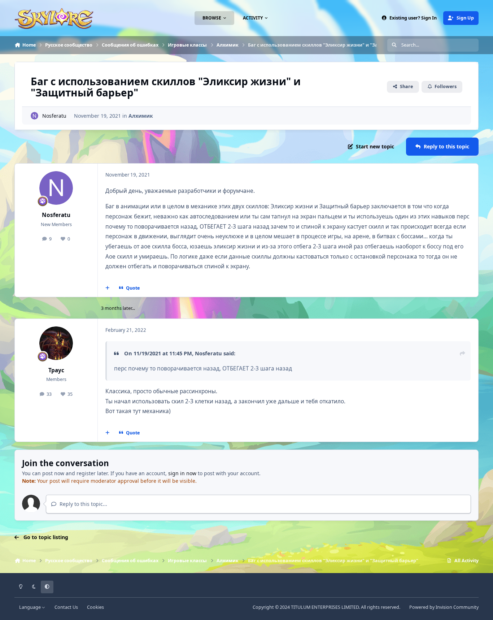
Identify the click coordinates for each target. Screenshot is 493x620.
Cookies (95, 607)
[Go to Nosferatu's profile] (34, 116)
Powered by (444, 607)
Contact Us (66, 607)
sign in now (182, 473)
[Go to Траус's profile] (56, 343)
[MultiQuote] (107, 288)
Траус (56, 370)
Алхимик (140, 115)
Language (30, 607)
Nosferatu (54, 115)
